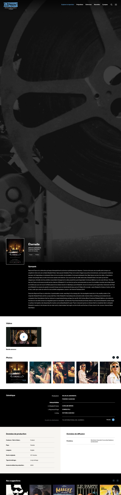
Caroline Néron (67, 406)
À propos (105, 4)
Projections (79, 4)
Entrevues (89, 4)
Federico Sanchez (34, 249)
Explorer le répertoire (67, 4)
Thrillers (37, 254)
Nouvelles (97, 4)
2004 (29, 251)
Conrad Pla (66, 409)
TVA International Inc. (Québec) (73, 420)
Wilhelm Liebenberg (34, 248)
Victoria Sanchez (68, 413)
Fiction (31, 254)
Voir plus (108, 419)
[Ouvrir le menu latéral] (115, 5)
